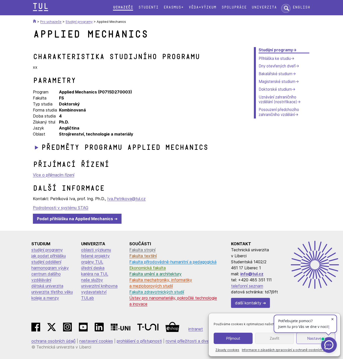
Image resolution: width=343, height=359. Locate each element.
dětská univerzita (47, 285)
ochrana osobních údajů (53, 340)
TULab (87, 297)
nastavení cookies (96, 340)
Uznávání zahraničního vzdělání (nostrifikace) (278, 99)
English (301, 7)
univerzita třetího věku (52, 291)
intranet (195, 328)
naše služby (92, 279)
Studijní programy (276, 50)
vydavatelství (93, 291)
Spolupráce (234, 7)
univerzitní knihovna (99, 285)
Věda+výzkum (202, 7)
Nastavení (315, 338)
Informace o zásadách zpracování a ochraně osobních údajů (286, 350)
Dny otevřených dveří (277, 66)
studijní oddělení (46, 261)
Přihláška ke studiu (275, 58)
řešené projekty (95, 255)
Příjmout (233, 338)
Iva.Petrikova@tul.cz (126, 198)
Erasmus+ (173, 7)
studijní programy (47, 249)
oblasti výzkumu (96, 249)
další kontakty (248, 302)
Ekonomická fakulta (147, 267)
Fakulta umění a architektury (155, 273)
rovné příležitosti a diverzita (191, 340)
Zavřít (274, 338)
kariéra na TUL (94, 273)
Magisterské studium (277, 81)
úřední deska (92, 267)
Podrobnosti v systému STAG (60, 207)
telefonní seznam (247, 285)
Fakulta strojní (142, 249)
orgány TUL (92, 261)
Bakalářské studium (275, 73)
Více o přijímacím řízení (53, 174)
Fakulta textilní (143, 255)
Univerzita (264, 7)
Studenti (148, 7)
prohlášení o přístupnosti (139, 340)
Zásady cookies (227, 350)
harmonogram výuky (50, 267)
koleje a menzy (45, 297)
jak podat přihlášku (48, 255)
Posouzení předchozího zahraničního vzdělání (279, 112)
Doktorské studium (275, 89)
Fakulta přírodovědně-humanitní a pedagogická (172, 261)
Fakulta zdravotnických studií (156, 291)
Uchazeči (123, 7)
